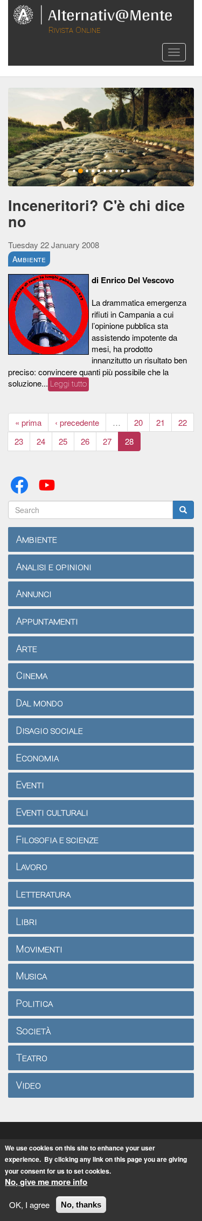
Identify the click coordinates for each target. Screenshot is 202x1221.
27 (107, 441)
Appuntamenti (47, 621)
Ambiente (29, 259)
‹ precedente (77, 422)
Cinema (31, 675)
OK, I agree (29, 1204)
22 (182, 422)
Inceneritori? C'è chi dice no (96, 213)
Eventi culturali (52, 812)
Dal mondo (39, 702)
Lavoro (31, 866)
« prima (28, 422)
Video (28, 1085)
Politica (34, 1003)
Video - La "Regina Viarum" (101, 151)
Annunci (34, 593)
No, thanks (81, 1204)
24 (41, 441)
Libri (26, 921)
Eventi (30, 784)
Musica (31, 975)
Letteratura (43, 894)
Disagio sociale (49, 730)
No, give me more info (46, 1182)
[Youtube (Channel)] (49, 483)
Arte (26, 648)
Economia (37, 757)
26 (85, 441)
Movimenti (39, 949)
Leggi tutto (68, 384)
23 (19, 441)
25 (63, 441)
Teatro (31, 1057)
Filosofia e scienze (57, 839)
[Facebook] (21, 483)
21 (160, 422)
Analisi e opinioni (54, 566)
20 (138, 422)
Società (33, 1030)
